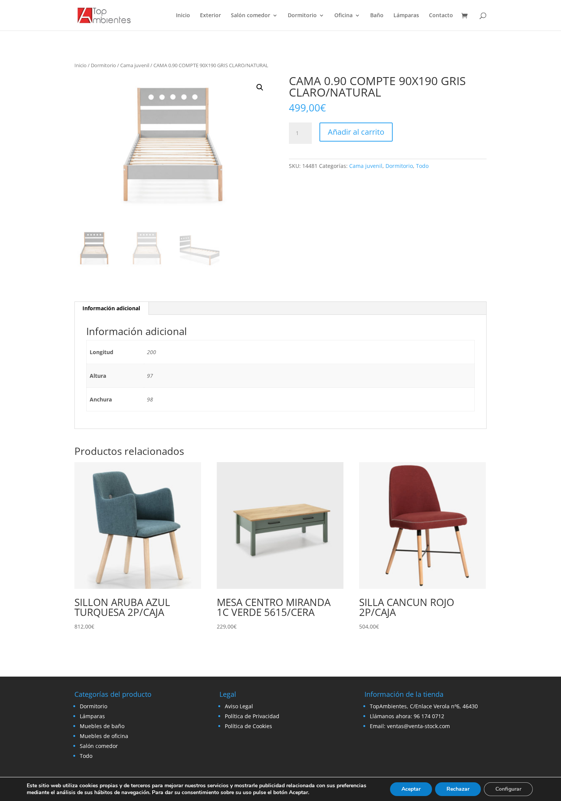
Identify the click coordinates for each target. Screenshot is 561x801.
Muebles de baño (102, 726)
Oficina (343, 16)
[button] (260, 87)
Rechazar (458, 789)
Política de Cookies (248, 726)
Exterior (210, 16)
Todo (422, 165)
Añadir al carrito (356, 132)
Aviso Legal (239, 706)
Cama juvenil (134, 65)
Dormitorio (302, 16)
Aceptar (411, 789)
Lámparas (406, 16)
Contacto (441, 16)
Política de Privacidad (252, 716)
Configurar (508, 789)
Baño (377, 16)
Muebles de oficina (104, 736)
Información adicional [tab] (111, 308)
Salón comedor (250, 16)
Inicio (183, 16)
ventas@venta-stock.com (418, 726)
